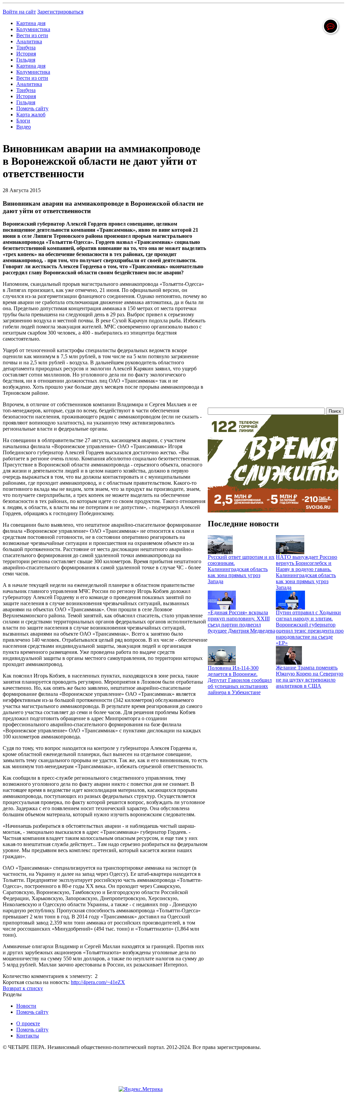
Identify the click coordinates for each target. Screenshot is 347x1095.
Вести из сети (32, 35)
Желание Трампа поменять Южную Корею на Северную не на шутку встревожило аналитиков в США (309, 677)
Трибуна (26, 47)
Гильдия (25, 60)
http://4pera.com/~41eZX (98, 982)
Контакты (27, 1036)
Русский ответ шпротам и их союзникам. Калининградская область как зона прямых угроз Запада (241, 569)
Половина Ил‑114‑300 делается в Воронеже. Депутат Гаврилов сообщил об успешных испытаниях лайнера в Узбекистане (240, 680)
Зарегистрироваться (60, 12)
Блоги (23, 120)
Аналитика (29, 41)
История (26, 53)
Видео (23, 127)
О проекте (28, 1023)
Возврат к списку (23, 988)
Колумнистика (33, 29)
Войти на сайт (19, 12)
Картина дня (30, 23)
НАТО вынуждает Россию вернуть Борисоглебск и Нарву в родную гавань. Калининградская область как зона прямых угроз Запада (306, 572)
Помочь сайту (32, 108)
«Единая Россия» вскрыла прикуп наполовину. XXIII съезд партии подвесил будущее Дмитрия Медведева (241, 622)
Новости (26, 1006)
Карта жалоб (30, 114)
